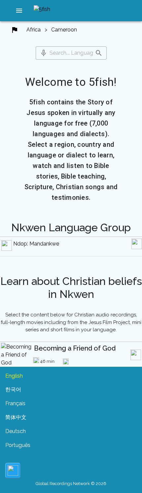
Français (15, 403)
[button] (19, 10)
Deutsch (15, 431)
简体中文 (15, 417)
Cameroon (64, 30)
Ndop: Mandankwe (36, 244)
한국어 (13, 389)
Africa (33, 30)
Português (17, 445)
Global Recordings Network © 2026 (71, 483)
